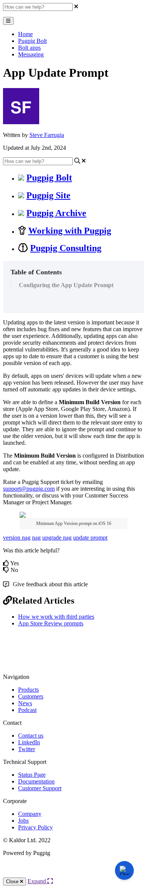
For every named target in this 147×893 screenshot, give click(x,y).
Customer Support (39, 788)
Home (25, 34)
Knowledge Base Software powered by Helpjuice (74, 873)
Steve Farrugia (46, 135)
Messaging (31, 54)
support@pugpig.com (29, 488)
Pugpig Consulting (65, 248)
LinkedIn (29, 742)
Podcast (27, 710)
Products (28, 689)
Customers (30, 696)
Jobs (23, 820)
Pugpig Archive (56, 213)
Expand (37, 881)
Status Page (32, 774)
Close (13, 881)
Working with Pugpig (69, 231)
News (25, 703)
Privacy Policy (35, 827)
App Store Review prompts (50, 623)
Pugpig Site (48, 195)
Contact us (30, 735)
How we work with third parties (56, 616)
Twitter (26, 749)
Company (29, 814)
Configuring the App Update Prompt (66, 285)
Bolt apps (29, 47)
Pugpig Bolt (32, 41)
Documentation (36, 781)
